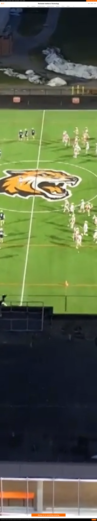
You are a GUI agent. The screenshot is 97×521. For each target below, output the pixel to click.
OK (94, 519)
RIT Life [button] (63, 6)
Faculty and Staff (17, 0)
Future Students (3, 0)
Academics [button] (33, 6)
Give (95, 0)
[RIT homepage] (2, 3)
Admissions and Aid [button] (50, 6)
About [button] (28, 6)
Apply (93, 0)
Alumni (21, 0)
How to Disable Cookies (46, 519)
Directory (92, 3)
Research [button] (57, 6)
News (89, 3)
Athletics (68, 6)
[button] (73, 6)
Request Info (88, 0)
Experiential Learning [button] (41, 6)
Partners (23, 0)
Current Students (8, 0)
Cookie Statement (40, 519)
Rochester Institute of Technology (48, 4)
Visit (91, 0)
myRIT (95, 3)
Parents (13, 0)
